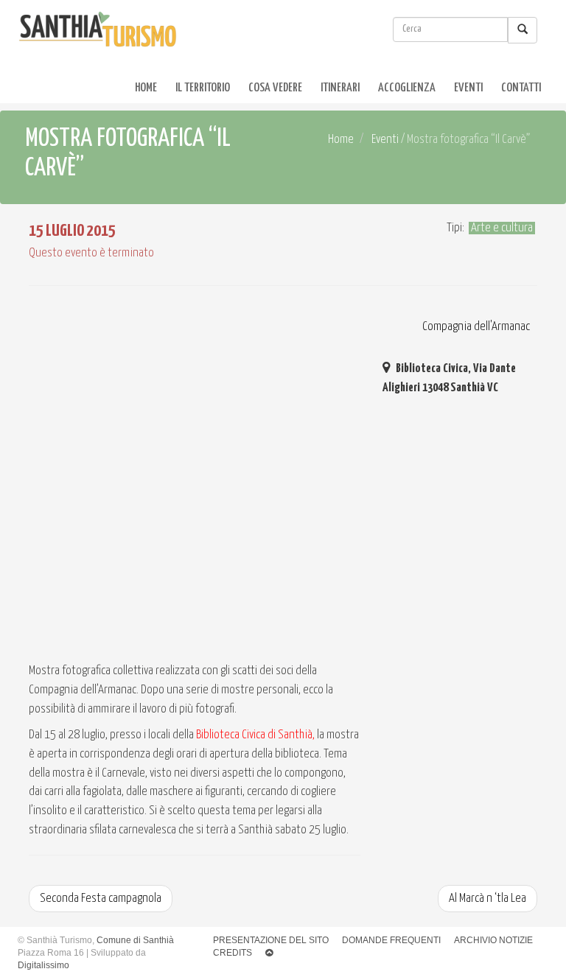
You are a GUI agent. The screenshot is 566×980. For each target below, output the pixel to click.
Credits (232, 953)
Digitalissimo (43, 965)
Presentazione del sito (271, 940)
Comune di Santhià (135, 940)
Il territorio (202, 88)
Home (146, 88)
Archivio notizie (493, 940)
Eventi (468, 88)
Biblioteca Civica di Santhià (254, 735)
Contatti (521, 88)
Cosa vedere (275, 88)
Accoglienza (407, 88)
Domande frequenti (391, 940)
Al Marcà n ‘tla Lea (487, 898)
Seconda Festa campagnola (100, 898)
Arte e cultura (502, 228)
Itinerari (340, 88)
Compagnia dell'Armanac (475, 327)
